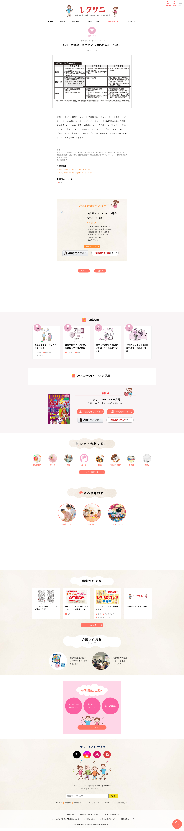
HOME (50, 21)
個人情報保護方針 (113, 814)
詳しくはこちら (92, 727)
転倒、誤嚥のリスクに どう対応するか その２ (75, 173)
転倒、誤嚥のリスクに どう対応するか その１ (75, 169)
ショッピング (131, 21)
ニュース (70, 352)
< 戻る (83, 271)
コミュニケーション (105, 617)
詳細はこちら (91, 246)
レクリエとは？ (167, 5)
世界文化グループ (108, 819)
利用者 (39, 352)
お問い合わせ (90, 819)
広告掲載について (127, 819)
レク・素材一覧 (92, 472)
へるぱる (85, 789)
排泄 (78, 352)
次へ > (100, 271)
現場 (99, 614)
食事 (60, 182)
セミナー (70, 614)
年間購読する (122, 411)
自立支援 (40, 355)
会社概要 (71, 814)
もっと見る (92, 625)
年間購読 (174, 5)
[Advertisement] (74, 294)
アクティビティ (110, 614)
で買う (112, 253)
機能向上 (48, 352)
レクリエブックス (94, 21)
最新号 (62, 21)
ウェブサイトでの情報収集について (66, 819)
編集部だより (113, 21)
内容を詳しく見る (92, 411)
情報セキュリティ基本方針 (90, 814)
